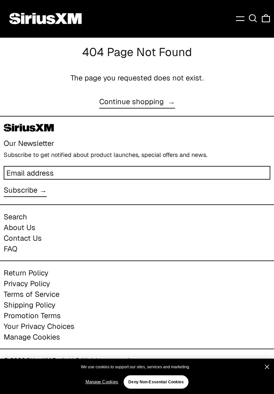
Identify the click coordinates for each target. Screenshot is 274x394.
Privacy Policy (27, 283)
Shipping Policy (29, 305)
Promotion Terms (32, 315)
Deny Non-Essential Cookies (156, 382)
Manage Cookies (32, 337)
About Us (19, 227)
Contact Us (23, 238)
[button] (253, 18)
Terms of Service (31, 294)
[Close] (267, 367)
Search (15, 216)
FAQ (10, 248)
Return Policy (26, 272)
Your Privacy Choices (39, 326)
